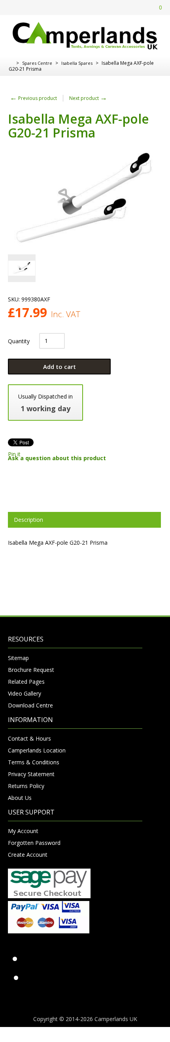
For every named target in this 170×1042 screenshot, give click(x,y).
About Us (20, 797)
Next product (88, 98)
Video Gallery (24, 693)
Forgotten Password (34, 842)
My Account (23, 831)
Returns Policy (26, 786)
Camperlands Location (37, 750)
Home (11, 63)
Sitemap (18, 658)
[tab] (84, 520)
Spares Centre (37, 63)
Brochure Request (31, 669)
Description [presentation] (28, 519)
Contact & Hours (29, 738)
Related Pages (26, 681)
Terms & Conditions (33, 762)
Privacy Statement (31, 774)
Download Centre (30, 705)
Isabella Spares (77, 63)
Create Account (27, 854)
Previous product (33, 98)
